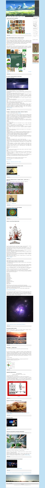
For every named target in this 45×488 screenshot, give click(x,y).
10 (16, 472)
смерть (35, 32)
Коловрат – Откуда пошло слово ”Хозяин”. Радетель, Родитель (17, 111)
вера (37, 22)
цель (33, 36)
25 (27, 472)
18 (22, 472)
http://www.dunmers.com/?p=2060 (11, 289)
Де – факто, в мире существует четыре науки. (14, 76)
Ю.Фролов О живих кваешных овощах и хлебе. (13, 175)
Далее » (10, 472)
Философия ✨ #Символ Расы (12, 347)
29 (30, 472)
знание (34, 25)
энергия (35, 36)
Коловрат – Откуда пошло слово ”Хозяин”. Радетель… (14, 161)
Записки (9, 218)
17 (21, 472)
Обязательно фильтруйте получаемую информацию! (15, 431)
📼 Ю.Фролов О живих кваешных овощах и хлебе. (15, 165)
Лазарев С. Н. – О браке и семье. (11, 203)
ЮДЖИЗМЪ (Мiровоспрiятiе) (11, 372)
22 (25, 472)
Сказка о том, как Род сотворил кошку (13, 221)
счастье (34, 34)
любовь (35, 26)
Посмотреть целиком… (28, 33)
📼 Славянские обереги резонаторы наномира (14, 207)
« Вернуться (8, 472)
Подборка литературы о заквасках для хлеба (14, 400)
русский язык (34, 30)
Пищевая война (9, 427)
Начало (7, 16)
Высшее (10, 16)
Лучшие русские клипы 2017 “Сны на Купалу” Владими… (14, 468)
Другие (24, 16)
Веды (12, 16)
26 (28, 472)
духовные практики (35, 24)
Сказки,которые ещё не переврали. (12, 18)
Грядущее (15, 16)
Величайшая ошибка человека (12, 328)
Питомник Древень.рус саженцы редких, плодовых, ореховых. (35, 63)
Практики (18, 16)
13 (18, 472)
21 (24, 472)
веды (36, 22)
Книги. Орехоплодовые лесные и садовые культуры (15, 37)
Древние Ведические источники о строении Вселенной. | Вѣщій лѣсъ (16, 324)
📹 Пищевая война (10, 417)
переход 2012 (35, 28)
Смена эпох (21, 16)
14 (19, 472)
